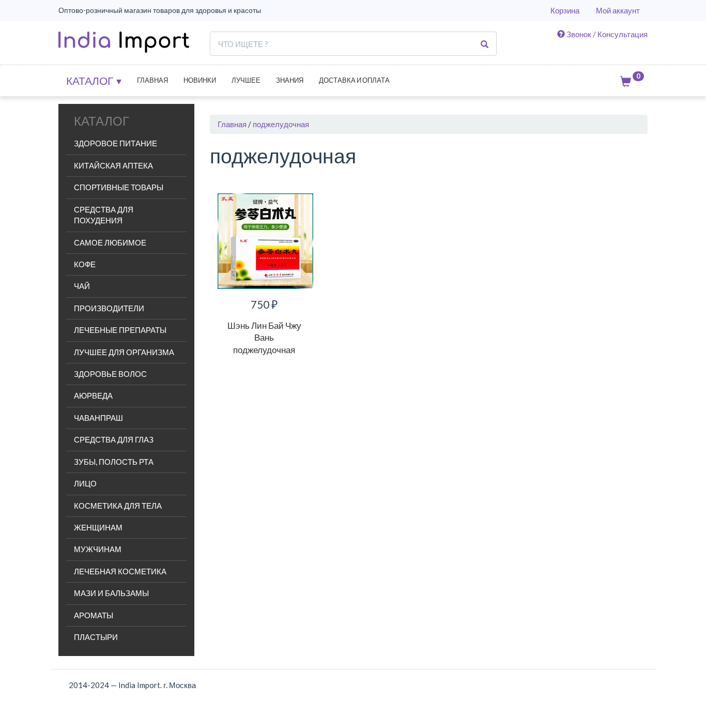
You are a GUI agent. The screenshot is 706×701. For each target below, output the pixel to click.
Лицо (85, 483)
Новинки (199, 80)
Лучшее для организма (124, 352)
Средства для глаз (114, 439)
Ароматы (93, 615)
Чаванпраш (98, 417)
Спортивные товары (118, 187)
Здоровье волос (110, 373)
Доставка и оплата (354, 80)
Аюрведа (93, 395)
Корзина (564, 10)
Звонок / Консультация (606, 34)
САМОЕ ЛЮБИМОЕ (110, 242)
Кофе (85, 264)
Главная (152, 80)
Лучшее (246, 80)
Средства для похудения (103, 215)
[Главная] (123, 42)
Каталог (90, 80)
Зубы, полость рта (114, 461)
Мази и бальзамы (111, 593)
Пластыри (96, 637)
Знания (289, 80)
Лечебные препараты (120, 329)
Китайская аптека (113, 165)
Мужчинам (97, 549)
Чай (82, 286)
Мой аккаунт (618, 10)
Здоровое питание (115, 143)
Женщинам (98, 527)
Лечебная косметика (120, 571)
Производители (109, 308)
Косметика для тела (118, 505)
